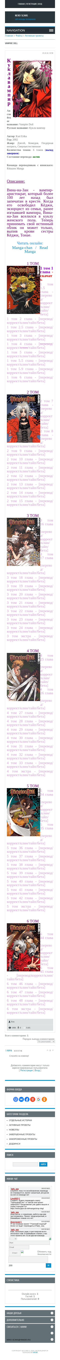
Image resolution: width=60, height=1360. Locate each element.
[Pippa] (7, 1056)
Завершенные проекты (22, 1134)
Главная (21, 4)
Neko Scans (21, 15)
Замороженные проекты (23, 1139)
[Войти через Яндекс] (32, 1099)
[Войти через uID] (15, 1099)
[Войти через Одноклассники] (44, 1099)
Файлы (19, 35)
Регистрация (31, 4)
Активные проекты (34, 35)
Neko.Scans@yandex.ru (19, 1340)
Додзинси (14, 1144)
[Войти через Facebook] (27, 1099)
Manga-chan (22, 247)
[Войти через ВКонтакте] (21, 1099)
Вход (40, 4)
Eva (12, 1022)
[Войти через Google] (38, 1099)
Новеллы (14, 1130)
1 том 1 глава (46, 270)
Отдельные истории (20, 1120)
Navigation (16, 30)
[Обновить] (50, 1238)
